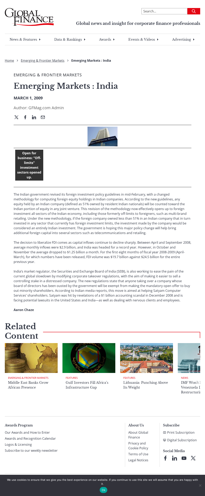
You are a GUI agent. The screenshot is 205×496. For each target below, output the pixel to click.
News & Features (23, 39)
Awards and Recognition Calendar (30, 438)
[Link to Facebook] (165, 458)
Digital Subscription (182, 440)
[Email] (44, 118)
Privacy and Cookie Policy (138, 445)
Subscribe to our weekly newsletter (31, 450)
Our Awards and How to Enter (27, 432)
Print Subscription (181, 432)
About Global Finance (138, 434)
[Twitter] (18, 117)
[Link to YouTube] (184, 458)
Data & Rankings (68, 39)
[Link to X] (193, 458)
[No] (200, 485)
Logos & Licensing (18, 444)
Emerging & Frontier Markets (42, 60)
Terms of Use (138, 454)
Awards (105, 39)
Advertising (181, 39)
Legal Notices (138, 460)
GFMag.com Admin (46, 107)
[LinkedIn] (35, 117)
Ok (103, 490)
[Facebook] (26, 117)
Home (9, 60)
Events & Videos (141, 39)
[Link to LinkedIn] (174, 458)
